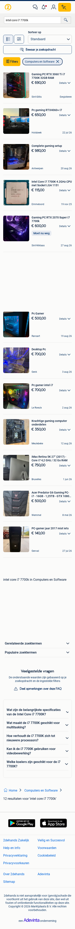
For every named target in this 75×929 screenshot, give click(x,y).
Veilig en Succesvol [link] (51, 840)
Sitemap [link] (9, 882)
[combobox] (32, 20)
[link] (8, 7)
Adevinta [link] (44, 874)
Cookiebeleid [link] (47, 855)
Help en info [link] (11, 848)
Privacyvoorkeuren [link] (16, 863)
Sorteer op (34, 32)
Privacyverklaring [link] (15, 855)
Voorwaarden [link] (47, 848)
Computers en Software (39, 61)
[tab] (8, 39)
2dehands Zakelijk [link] (16, 840)
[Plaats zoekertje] (64, 7)
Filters (14, 61)
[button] (44, 7)
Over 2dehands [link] (13, 874)
